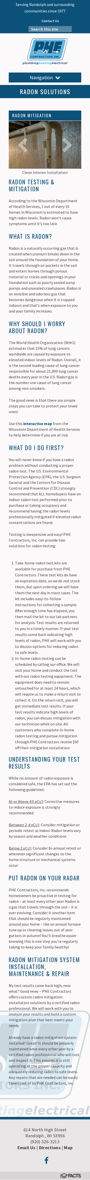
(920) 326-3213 (45, 1141)
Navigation (41, 77)
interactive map (37, 423)
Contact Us (50, 21)
